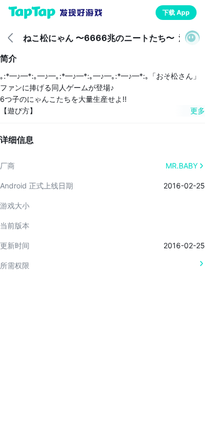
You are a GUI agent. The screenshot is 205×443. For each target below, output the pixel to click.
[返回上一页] (10, 37)
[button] (192, 37)
